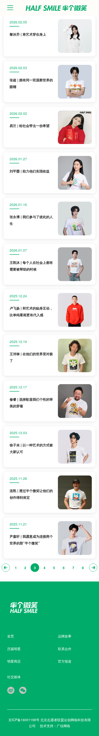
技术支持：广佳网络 (55, 725)
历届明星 (14, 648)
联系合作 (64, 648)
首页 (10, 636)
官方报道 (64, 661)
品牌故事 (64, 636)
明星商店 (14, 661)
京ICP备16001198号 (24, 719)
